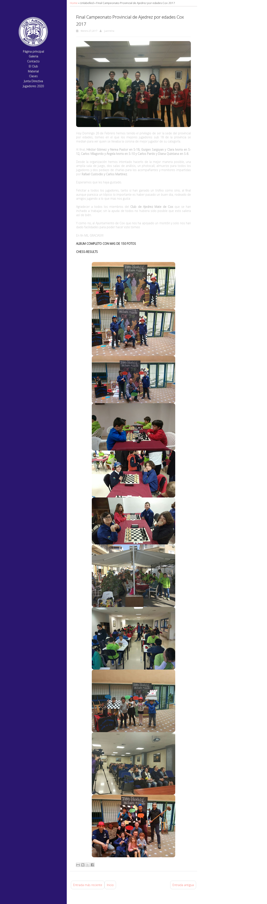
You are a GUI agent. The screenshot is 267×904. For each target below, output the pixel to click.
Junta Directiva (33, 81)
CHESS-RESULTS (87, 252)
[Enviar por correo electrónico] (78, 865)
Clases (33, 76)
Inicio (110, 885)
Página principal (33, 51)
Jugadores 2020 (33, 86)
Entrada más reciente (87, 885)
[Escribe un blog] (83, 865)
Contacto (33, 61)
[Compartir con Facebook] (92, 865)
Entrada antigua (183, 885)
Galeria (33, 56)
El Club (33, 66)
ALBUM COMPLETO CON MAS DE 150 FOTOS (106, 244)
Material (33, 71)
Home (74, 3)
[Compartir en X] (88, 865)
